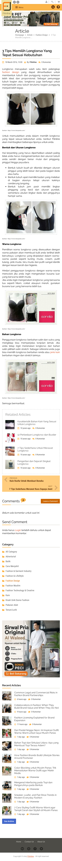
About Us (41, 841)
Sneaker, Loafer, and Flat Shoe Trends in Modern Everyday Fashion (35, 796)
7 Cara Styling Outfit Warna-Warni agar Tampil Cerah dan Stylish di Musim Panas (36, 809)
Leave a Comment (50, 501)
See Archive (9, 821)
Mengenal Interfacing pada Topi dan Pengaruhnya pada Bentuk (33, 783)
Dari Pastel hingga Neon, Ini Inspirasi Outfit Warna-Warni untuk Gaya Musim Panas (36, 731)
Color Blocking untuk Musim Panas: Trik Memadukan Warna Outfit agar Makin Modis (35, 770)
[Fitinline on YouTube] (22, 848)
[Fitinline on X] (41, 848)
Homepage (19, 35)
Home (18, 841)
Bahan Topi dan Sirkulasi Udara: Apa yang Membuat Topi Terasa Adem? (36, 744)
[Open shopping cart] (58, 2)
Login (18, 530)
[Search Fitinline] (53, 7)
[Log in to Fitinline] (52, 2)
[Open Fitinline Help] (58, 7)
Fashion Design (42, 35)
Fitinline (30, 856)
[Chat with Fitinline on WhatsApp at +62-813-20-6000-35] (14, 2)
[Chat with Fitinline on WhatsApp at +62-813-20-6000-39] (17, 2)
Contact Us (29, 841)
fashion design (10, 72)
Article (29, 35)
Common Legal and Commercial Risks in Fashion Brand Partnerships (35, 694)
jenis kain (55, 352)
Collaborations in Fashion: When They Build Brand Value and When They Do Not (36, 706)
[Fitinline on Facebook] (35, 848)
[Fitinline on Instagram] (29, 848)
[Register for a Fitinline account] (46, 2)
